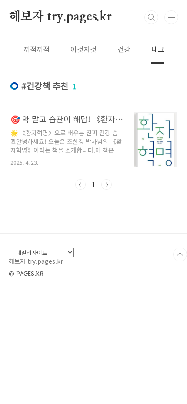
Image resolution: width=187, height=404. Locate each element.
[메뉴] (171, 17)
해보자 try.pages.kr (60, 17)
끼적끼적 (36, 49)
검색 (151, 17)
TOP (180, 254)
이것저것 (83, 49)
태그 (157, 49)
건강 (123, 49)
